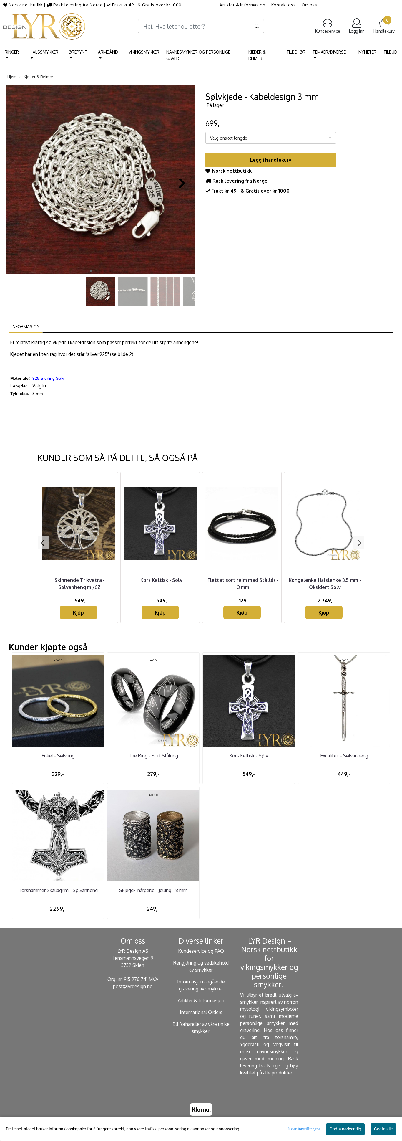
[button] (91, 271)
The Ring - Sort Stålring (153, 756)
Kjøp (78, 612)
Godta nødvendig (345, 1129)
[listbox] (270, 138)
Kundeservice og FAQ (201, 951)
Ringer (12, 52)
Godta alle (383, 1129)
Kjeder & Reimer (257, 55)
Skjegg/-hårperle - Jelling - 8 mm (153, 890)
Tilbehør (295, 52)
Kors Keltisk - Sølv (161, 580)
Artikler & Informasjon (242, 4)
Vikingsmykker (144, 52)
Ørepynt (78, 52)
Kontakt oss (283, 4)
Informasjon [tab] (26, 326)
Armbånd (108, 52)
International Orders (201, 1012)
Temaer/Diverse (329, 52)
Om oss (309, 4)
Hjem (11, 76)
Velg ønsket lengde (228, 138)
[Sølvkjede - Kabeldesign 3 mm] (100, 180)
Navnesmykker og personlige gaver (198, 55)
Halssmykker (44, 52)
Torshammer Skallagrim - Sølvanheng (58, 890)
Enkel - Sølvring (57, 756)
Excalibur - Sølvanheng (344, 756)
